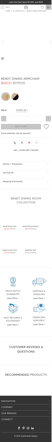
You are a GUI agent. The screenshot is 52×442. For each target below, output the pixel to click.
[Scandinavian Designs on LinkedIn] (33, 428)
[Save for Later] (46, 126)
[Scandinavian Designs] (26, 7)
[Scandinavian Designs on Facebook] (19, 428)
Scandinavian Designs (29, 436)
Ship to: (4, 110)
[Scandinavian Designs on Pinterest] (23, 428)
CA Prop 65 (8, 173)
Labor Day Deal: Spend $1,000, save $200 (26, 2)
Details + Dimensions (12, 164)
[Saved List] (42, 7)
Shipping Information (13, 181)
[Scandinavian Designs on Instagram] (28, 428)
